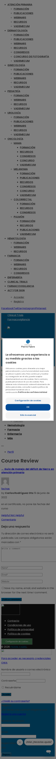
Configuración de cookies (28, 400)
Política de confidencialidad (32, 392)
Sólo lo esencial (28, 415)
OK (27, 407)
